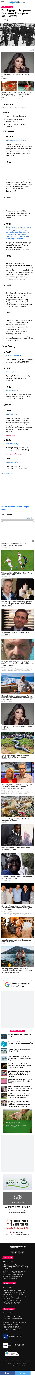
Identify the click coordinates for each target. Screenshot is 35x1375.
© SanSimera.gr (6, 474)
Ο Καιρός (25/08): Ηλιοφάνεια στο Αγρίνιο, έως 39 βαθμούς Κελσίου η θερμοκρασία (19, 1058)
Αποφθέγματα (10, 436)
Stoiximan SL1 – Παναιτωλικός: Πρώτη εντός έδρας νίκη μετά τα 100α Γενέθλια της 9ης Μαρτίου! (20, 1095)
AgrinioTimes (6, 21)
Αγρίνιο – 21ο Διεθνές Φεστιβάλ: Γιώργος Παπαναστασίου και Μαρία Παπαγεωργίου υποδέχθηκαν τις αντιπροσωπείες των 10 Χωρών (20, 1103)
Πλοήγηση (27, 1361)
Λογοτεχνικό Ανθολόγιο (14, 454)
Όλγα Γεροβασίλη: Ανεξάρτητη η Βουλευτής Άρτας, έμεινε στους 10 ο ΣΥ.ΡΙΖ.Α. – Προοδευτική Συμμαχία (20, 1088)
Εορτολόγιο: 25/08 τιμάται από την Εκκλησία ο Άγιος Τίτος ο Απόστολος (20, 1042)
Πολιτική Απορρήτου (23, 1363)
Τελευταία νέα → (17, 1031)
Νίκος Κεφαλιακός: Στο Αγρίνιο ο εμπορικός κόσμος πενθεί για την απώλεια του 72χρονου (19, 1065)
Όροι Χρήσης (11, 1363)
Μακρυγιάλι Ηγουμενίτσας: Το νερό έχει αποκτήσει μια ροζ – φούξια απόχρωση (20, 1081)
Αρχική (6, 1361)
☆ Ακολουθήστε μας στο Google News (15, 508)
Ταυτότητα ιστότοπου (18, 1365)
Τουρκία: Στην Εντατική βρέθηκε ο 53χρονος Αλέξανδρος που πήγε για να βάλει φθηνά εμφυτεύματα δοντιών (20, 1073)
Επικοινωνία (19, 1361)
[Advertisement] (20, 172)
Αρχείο (12, 1361)
